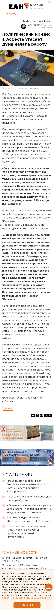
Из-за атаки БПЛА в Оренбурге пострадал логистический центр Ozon (24, 566)
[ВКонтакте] (33, 415)
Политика (7, 409)
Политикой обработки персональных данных (26, 598)
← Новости (9, 14)
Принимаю (27, 605)
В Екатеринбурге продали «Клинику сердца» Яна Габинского (29, 519)
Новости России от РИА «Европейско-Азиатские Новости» (19, 6)
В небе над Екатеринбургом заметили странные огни (24, 559)
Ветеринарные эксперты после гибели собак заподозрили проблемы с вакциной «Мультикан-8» (26, 531)
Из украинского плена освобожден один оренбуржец (29, 499)
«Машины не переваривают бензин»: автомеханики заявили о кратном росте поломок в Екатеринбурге (28, 486)
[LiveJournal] (50, 415)
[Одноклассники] (37, 415)
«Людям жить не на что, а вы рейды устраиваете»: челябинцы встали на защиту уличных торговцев (29, 509)
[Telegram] (41, 415)
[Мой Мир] (46, 415)
